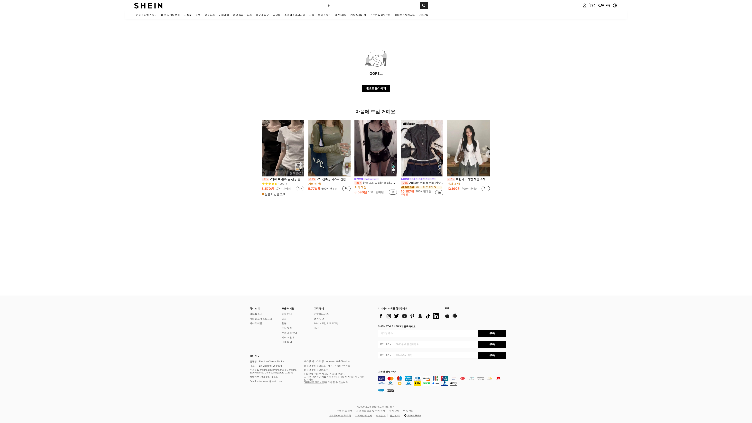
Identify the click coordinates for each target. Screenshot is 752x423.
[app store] (447, 317)
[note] (274, 194)
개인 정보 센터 (344, 410)
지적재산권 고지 (363, 415)
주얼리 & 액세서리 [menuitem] (294, 14)
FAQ (316, 328)
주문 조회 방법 (289, 332)
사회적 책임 (256, 323)
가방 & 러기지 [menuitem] (358, 14)
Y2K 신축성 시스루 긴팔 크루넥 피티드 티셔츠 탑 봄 (330, 179)
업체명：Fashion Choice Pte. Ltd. (267, 361)
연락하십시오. (321, 314)
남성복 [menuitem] (276, 14)
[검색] (424, 5)
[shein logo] (148, 5)
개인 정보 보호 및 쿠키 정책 (370, 410)
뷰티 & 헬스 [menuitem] (324, 14)
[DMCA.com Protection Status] (390, 390)
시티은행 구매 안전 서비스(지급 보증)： (324, 374)
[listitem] (283, 158)
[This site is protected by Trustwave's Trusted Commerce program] (381, 390)
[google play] (454, 317)
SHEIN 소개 (256, 314)
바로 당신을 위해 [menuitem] (170, 14)
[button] (608, 5)
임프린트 (381, 415)
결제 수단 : (319, 318)
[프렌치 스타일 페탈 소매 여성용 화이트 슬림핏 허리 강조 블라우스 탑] (468, 148)
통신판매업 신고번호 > (316, 369)
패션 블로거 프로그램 (261, 318)
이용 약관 (408, 410)
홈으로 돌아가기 (376, 88)
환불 (284, 323)
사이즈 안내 (288, 337)
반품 (284, 318)
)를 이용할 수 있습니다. (336, 382)
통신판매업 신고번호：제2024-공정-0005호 (327, 365)
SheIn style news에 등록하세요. (397, 326)
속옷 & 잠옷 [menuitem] (262, 14)
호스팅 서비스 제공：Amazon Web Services (327, 361)
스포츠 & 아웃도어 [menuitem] (380, 14)
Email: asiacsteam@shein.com (266, 381)
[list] (409, 316)
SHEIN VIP (287, 342)
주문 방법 (287, 328)
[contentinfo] (442, 381)
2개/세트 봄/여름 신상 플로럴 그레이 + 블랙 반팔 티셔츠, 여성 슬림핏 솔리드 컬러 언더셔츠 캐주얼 (283, 179)
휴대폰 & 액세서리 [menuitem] (405, 14)
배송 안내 (287, 314)
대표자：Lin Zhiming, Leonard (266, 365)
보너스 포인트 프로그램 (326, 323)
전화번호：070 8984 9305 (264, 377)
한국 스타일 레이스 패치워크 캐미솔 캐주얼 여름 (376, 182)
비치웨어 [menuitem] (224, 14)
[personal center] (584, 5)
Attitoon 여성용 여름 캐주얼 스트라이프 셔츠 (422, 182)
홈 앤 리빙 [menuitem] (340, 14)
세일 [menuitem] (198, 14)
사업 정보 (255, 356)
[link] (592, 5)
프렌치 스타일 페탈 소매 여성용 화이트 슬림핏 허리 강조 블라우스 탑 (469, 179)
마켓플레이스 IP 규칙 (340, 415)
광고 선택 (395, 415)
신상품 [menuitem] (188, 14)
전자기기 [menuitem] (424, 14)
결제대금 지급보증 (314, 382)
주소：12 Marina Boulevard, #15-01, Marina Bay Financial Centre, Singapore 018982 (273, 371)
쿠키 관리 (394, 410)
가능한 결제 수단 (387, 372)
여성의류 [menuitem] (210, 14)
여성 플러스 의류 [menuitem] (242, 14)
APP (447, 308)
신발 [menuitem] (311, 14)
